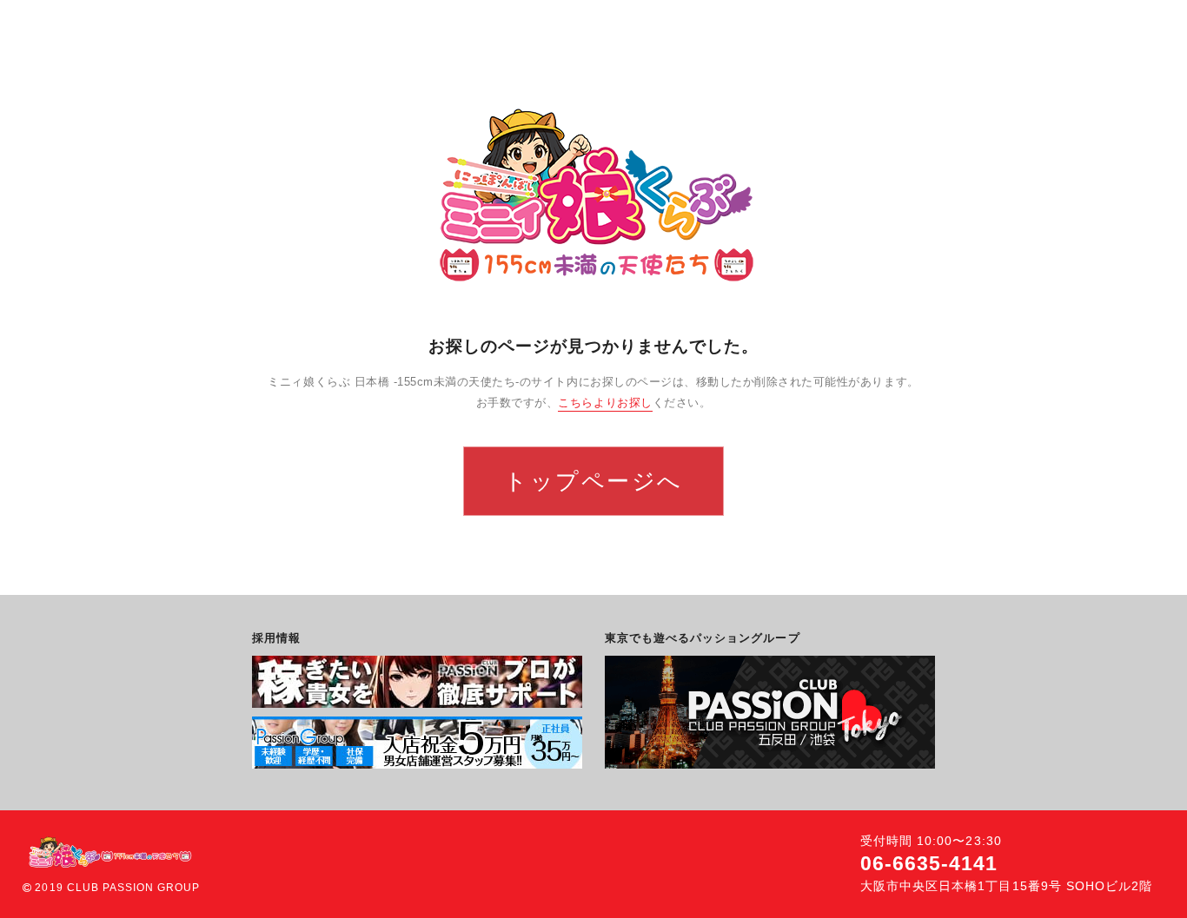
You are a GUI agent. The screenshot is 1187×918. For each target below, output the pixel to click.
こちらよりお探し (605, 402)
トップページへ (593, 480)
